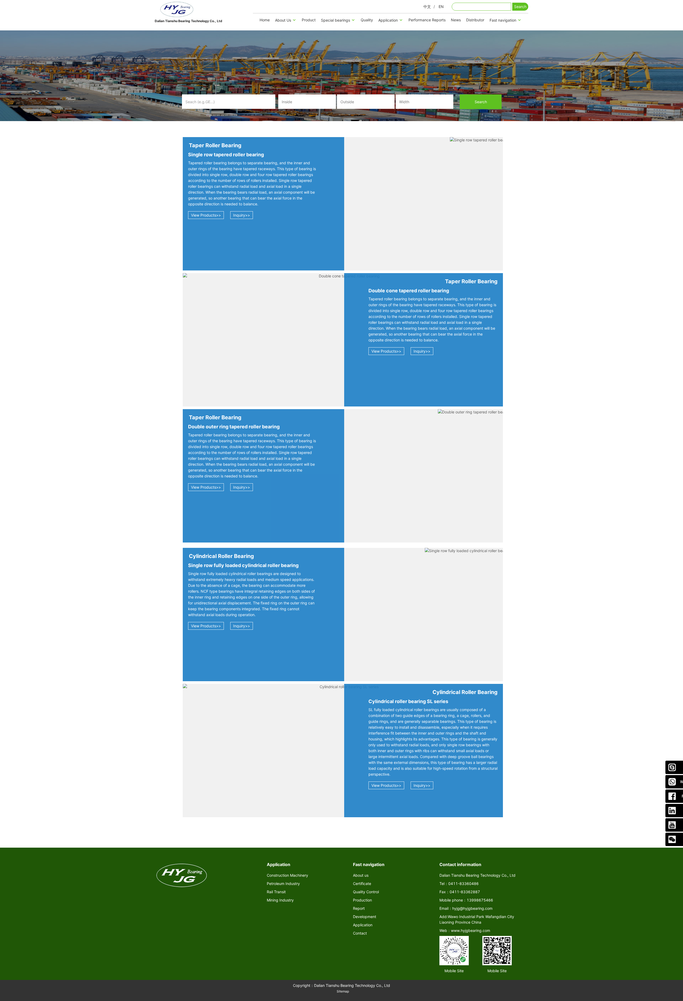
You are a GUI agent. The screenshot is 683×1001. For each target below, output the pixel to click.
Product (309, 20)
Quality (367, 20)
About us (360, 875)
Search (520, 6)
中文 (427, 6)
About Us (283, 20)
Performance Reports (427, 20)
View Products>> (206, 215)
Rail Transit (276, 892)
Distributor (475, 20)
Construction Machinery (287, 875)
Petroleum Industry (283, 883)
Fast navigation (503, 20)
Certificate (362, 883)
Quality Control (366, 892)
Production (362, 900)
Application (388, 20)
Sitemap (343, 991)
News (456, 20)
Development (364, 916)
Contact (360, 933)
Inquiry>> (241, 215)
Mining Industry (280, 900)
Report (359, 908)
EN (441, 6)
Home (265, 20)
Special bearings (335, 20)
